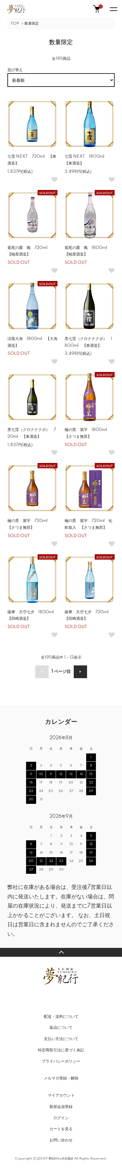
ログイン (61, 1118)
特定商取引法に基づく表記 (61, 1050)
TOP (14, 23)
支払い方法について (61, 1039)
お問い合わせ (61, 1140)
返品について (61, 1028)
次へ (80, 671)
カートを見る (61, 1129)
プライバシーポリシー (61, 1061)
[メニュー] (113, 9)
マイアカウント (61, 1095)
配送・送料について (61, 1017)
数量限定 (32, 23)
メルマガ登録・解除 (61, 1078)
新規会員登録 (61, 1107)
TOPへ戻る (61, 952)
